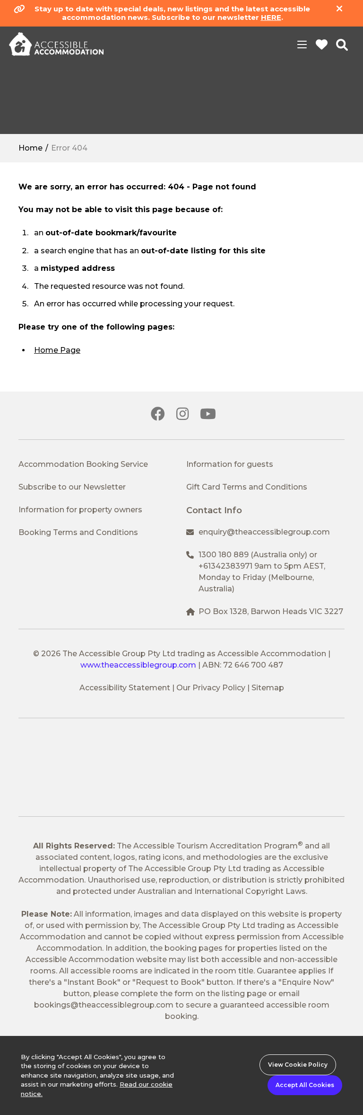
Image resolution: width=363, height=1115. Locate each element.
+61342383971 (225, 566)
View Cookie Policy (298, 1064)
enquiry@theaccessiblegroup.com (264, 531)
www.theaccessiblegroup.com (138, 664)
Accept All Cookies (305, 1084)
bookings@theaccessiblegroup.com (103, 1004)
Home (30, 147)
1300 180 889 (224, 554)
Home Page (57, 350)
